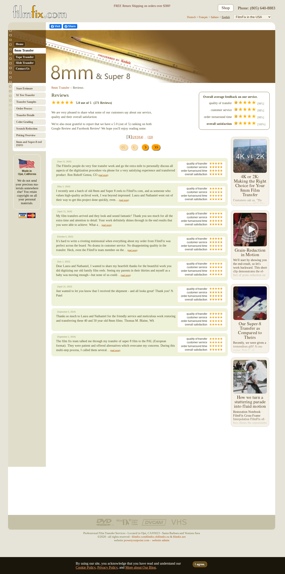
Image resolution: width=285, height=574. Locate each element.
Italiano (215, 17)
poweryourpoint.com (136, 540)
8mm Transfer (60, 87)
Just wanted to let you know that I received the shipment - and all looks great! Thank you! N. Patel (131, 293)
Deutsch (191, 17)
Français (203, 17)
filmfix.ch (152, 536)
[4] (141, 137)
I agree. (200, 564)
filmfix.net (179, 536)
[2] (134, 137)
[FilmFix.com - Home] (38, 8)
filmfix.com (139, 536)
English (226, 17)
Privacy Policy (107, 567)
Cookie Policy (86, 567)
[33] (150, 137)
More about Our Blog (140, 567)
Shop (226, 8)
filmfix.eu (163, 536)
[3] (137, 137)
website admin (160, 540)
